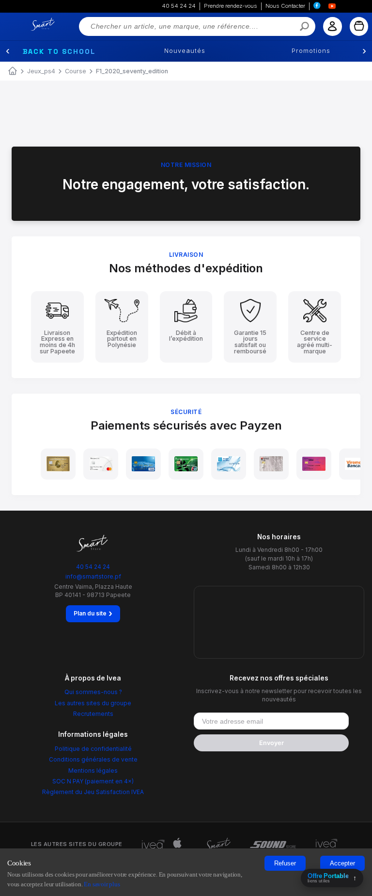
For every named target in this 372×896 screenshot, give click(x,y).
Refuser (285, 863)
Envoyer (271, 743)
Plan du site (93, 613)
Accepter (342, 863)
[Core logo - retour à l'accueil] (31, 24)
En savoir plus (102, 884)
